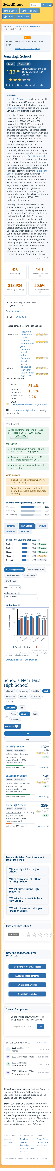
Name (13, 714)
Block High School (16, 805)
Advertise (7, 1146)
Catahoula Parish (13, 812)
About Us (7, 1139)
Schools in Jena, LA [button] (27, 994)
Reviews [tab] (42, 525)
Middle (36, 691)
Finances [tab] (25, 531)
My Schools (11, 726)
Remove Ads (42, 1146)
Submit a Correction (24, 1143)
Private (23, 696)
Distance (24, 714)
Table (22, 707)
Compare (41, 767)
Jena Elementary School (26, 349)
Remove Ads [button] (23, 16)
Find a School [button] (10, 10)
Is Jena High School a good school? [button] (24, 870)
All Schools (36, 696)
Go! (40, 1026)
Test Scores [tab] (26, 525)
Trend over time (12, 575)
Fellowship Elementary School (26, 334)
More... (23, 363)
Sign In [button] (9, 16)
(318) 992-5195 (16, 311)
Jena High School (15, 99)
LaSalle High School (35, 156)
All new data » (43, 1042)
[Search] (44, 5)
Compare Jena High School (23, 410)
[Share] (50, 5)
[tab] (27, 870)
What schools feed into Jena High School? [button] (25, 899)
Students (15, 719)
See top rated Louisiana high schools (29, 404)
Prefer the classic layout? (27, 48)
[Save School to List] (48, 768)
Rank (35, 714)
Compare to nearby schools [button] (27, 966)
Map (27, 739)
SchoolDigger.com (24, 1158)
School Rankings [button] (30, 10)
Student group (11, 593)
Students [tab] (10, 531)
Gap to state (29, 575)
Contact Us (8, 1142)
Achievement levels (36, 569)
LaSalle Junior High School (27, 374)
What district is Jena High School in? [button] (24, 890)
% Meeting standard (14, 569)
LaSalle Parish (13, 107)
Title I (9, 701)
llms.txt (23, 1152)
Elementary (23, 691)
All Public (9, 691)
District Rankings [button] (27, 984)
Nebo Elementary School (26, 358)
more (13, 401)
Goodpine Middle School (27, 342)
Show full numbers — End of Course (21, 659)
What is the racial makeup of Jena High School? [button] (26, 909)
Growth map (11, 581)
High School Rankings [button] (27, 975)
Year (6, 587)
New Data (24, 1139)
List (27, 733)
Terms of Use (42, 1142)
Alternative (10, 696)
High (46, 691)
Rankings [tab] (10, 525)
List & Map (10, 707)
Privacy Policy (42, 1139)
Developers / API (27, 1148)
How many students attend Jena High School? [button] (25, 880)
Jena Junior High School (26, 368)
